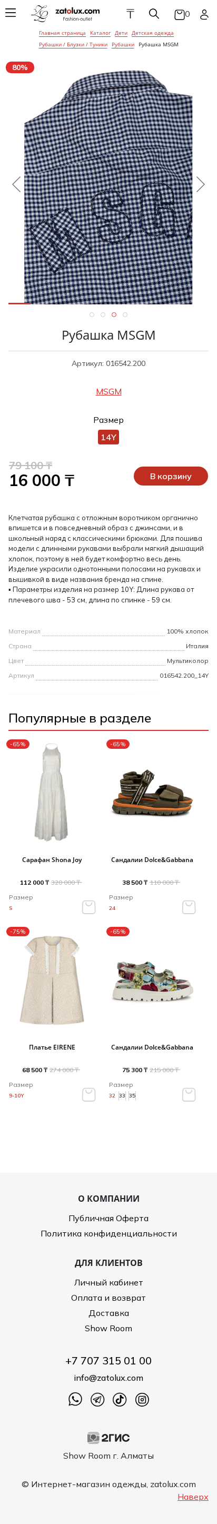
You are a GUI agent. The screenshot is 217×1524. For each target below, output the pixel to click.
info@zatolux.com (108, 1377)
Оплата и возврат (108, 1297)
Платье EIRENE (52, 1047)
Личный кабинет (108, 1282)
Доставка (108, 1313)
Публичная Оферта (108, 1218)
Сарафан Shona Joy (52, 859)
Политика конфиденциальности (109, 1233)
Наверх (193, 1496)
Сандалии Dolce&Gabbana (152, 859)
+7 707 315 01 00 (108, 1360)
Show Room (108, 1328)
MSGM (109, 391)
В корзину (171, 476)
